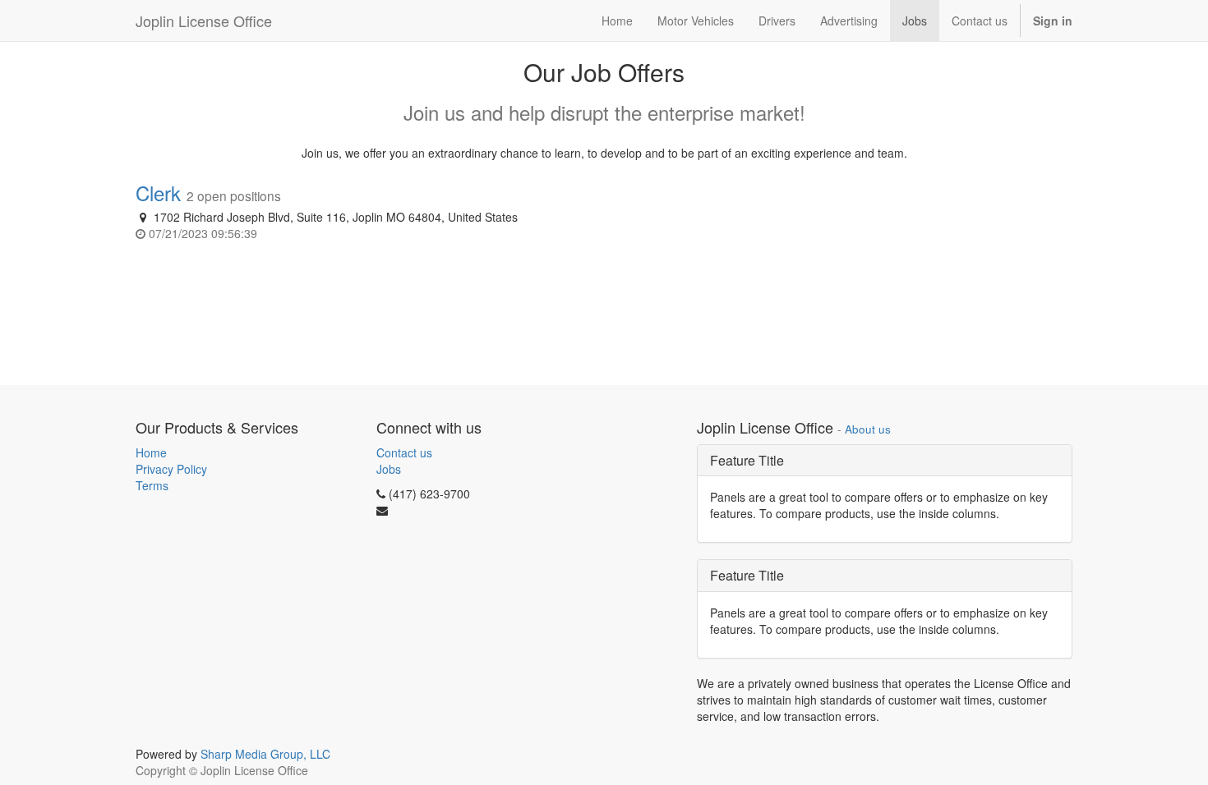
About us (868, 429)
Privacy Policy (171, 469)
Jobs (388, 469)
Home (151, 452)
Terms (152, 485)
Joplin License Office (204, 20)
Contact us (404, 452)
